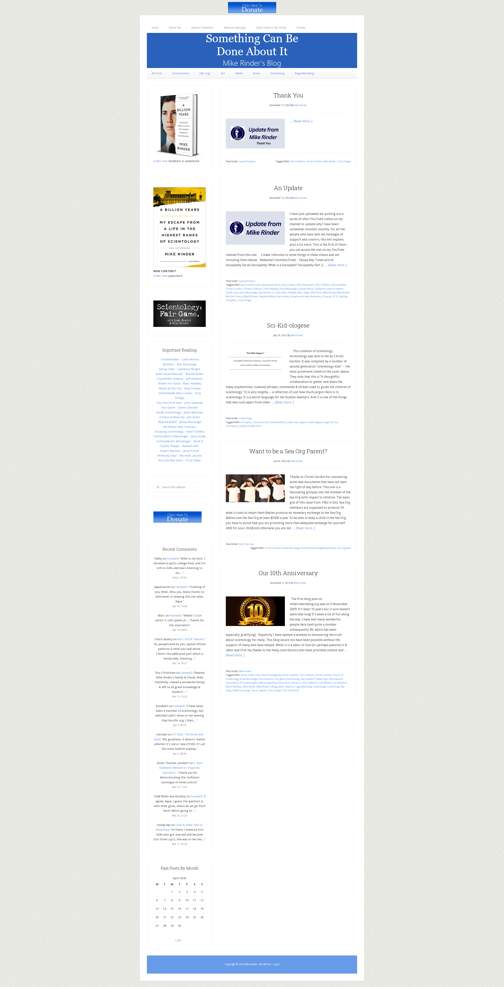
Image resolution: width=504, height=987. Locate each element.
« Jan (178, 940)
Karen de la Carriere (288, 682)
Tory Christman (290, 690)
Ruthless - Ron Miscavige (179, 364)
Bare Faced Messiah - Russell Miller (179, 374)
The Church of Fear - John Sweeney (179, 403)
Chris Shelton (297, 161)
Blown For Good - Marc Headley (179, 383)
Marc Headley (289, 292)
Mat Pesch (316, 292)
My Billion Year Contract (179, 427)
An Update (288, 188)
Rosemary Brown (300, 296)
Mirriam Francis (234, 296)
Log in (276, 964)
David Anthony (278, 422)
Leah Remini (264, 292)
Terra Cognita (258, 690)
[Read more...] (303, 121)
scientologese (314, 422)
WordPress (265, 964)
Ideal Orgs (322, 679)
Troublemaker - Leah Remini (179, 359)
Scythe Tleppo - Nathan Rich (179, 446)
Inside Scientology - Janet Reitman (179, 412)
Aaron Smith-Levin (250, 285)
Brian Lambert (290, 675)
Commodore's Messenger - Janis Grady (180, 436)
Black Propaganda (272, 675)
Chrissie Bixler (338, 285)
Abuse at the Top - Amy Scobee (180, 388)
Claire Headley (270, 288)
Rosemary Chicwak (320, 296)
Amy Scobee (288, 285)
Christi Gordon (314, 161)
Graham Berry (305, 288)
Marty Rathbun (234, 686)
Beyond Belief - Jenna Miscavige (179, 422)
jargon (302, 422)
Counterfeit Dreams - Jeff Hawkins (180, 379)
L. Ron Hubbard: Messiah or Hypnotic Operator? (180, 767)
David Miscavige (288, 288)
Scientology (245, 418)
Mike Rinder (329, 161)
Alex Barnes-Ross (271, 285)
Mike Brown (329, 292)
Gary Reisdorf (307, 679)
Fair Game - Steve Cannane (179, 407)
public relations (286, 686)
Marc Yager (303, 292)
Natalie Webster (267, 296)
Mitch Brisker (251, 296)
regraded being (304, 686)
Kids (241, 544)
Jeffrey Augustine (268, 682)
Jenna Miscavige (248, 292)
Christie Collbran (252, 288)
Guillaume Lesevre (324, 288)
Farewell (172, 558)
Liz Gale (276, 292)
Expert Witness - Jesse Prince (179, 451)
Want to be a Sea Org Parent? (288, 451)
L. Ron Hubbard (308, 682)
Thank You (288, 95)
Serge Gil (328, 422)
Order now (160, 161)
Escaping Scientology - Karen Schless (180, 431)
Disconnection (266, 679)
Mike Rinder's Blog (252, 50)
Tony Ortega (344, 161)
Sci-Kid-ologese (288, 325)
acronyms (246, 422)
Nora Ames (283, 296)
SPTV (335, 296)
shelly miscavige (241, 690)
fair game (280, 679)
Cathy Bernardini (305, 285)
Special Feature (247, 161)
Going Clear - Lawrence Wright (179, 369)
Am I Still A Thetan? (190, 639)
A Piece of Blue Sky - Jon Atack (179, 417)
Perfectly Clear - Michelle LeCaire (179, 455)
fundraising (293, 679)
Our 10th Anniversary (288, 573)
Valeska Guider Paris (250, 426)
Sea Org (249, 544)
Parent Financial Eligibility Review (318, 548)
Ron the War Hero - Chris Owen (179, 460)
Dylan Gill (292, 422)
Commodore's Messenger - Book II (179, 441)
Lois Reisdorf (340, 682)
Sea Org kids (344, 548)
